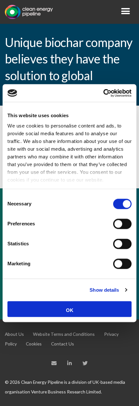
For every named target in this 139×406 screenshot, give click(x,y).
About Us (14, 334)
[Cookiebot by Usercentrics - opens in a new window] (103, 93)
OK (69, 310)
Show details (104, 290)
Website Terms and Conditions (64, 334)
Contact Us (62, 343)
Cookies (34, 343)
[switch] (122, 224)
